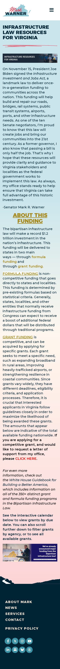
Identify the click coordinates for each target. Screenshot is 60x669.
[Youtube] (29, 641)
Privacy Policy (22, 628)
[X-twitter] (15, 641)
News (11, 608)
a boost (9, 320)
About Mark (18, 602)
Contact (14, 620)
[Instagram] (22, 641)
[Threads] (29, 650)
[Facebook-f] (8, 641)
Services (15, 614)
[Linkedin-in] (8, 650)
